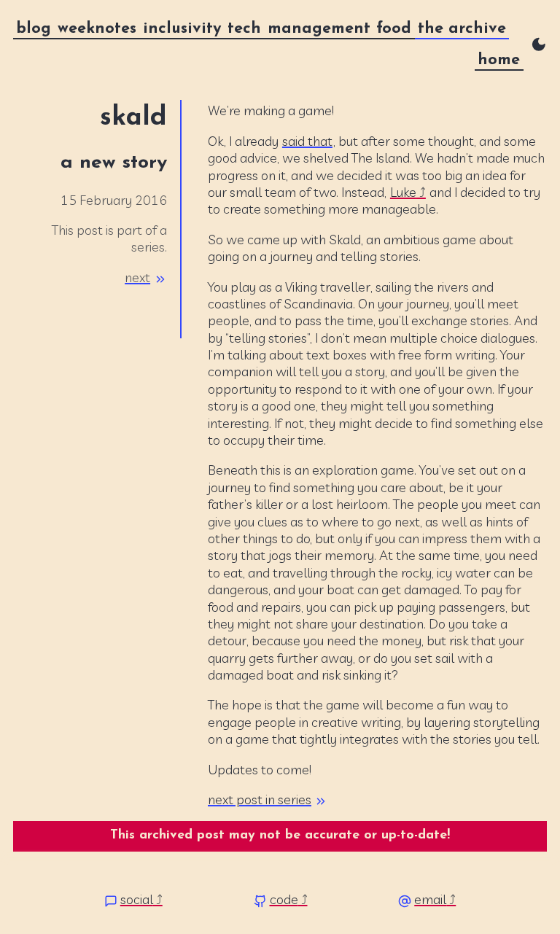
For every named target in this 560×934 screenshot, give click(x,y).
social (136, 899)
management (319, 28)
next (137, 277)
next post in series (259, 799)
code (284, 899)
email (430, 899)
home (499, 60)
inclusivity (182, 28)
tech (244, 28)
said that (307, 141)
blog (33, 28)
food (393, 28)
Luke (403, 192)
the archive (462, 28)
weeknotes (97, 28)
